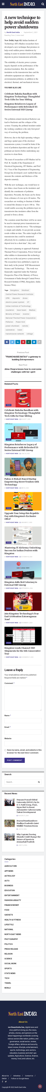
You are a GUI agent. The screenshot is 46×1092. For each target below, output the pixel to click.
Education (9, 890)
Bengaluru (14, 290)
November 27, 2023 (27, 657)
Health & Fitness (12, 920)
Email (7, 727)
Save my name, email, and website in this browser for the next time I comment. (24, 751)
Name (7, 715)
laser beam (21, 310)
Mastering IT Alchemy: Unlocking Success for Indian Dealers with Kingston (22, 550)
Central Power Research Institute (19, 294)
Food (6, 910)
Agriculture (10, 866)
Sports (8, 968)
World (7, 988)
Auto (6, 880)
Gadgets (8, 915)
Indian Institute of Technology (18, 306)
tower (20, 330)
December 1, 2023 (26, 623)
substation (10, 330)
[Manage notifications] (40, 1086)
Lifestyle (9, 924)
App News (8, 871)
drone (25, 298)
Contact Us (29, 1076)
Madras (32, 310)
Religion (8, 954)
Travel (7, 983)
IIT (28, 302)
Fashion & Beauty (12, 900)
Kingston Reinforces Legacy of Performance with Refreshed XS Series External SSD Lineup (20, 107)
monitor (26, 314)
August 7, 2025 (26, 419)
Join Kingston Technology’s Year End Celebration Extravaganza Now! (21, 616)
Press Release (11, 949)
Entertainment (12, 895)
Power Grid (20, 322)
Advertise (16, 1076)
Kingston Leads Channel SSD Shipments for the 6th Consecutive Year (22, 651)
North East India (13, 32)
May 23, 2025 (25, 488)
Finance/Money (11, 905)
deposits (16, 298)
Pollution (9, 322)
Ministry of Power (13, 314)
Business (8, 885)
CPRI (8, 298)
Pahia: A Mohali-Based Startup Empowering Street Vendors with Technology (21, 482)
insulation (10, 310)
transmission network (15, 334)
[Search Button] (39, 782)
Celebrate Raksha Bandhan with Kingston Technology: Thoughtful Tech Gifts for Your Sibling (22, 97)
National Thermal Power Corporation (21, 318)
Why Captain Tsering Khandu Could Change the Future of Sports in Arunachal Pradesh (29, 838)
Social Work (10, 963)
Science (8, 958)
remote (25, 326)
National (8, 929)
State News (9, 973)
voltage (30, 334)
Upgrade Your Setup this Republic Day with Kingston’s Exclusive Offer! (21, 516)
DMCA (4, 1078)
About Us (5, 1076)
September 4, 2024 (27, 588)
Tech (9, 405)
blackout (25, 290)
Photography (11, 939)
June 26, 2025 (25, 454)
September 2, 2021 (31, 32)
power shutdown (12, 326)
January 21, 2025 (26, 522)
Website (7, 738)
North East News (12, 934)
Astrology (9, 876)
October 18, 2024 (26, 557)
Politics (8, 944)
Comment (9, 683)
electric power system (15, 302)
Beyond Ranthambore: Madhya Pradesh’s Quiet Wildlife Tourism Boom (28, 823)
